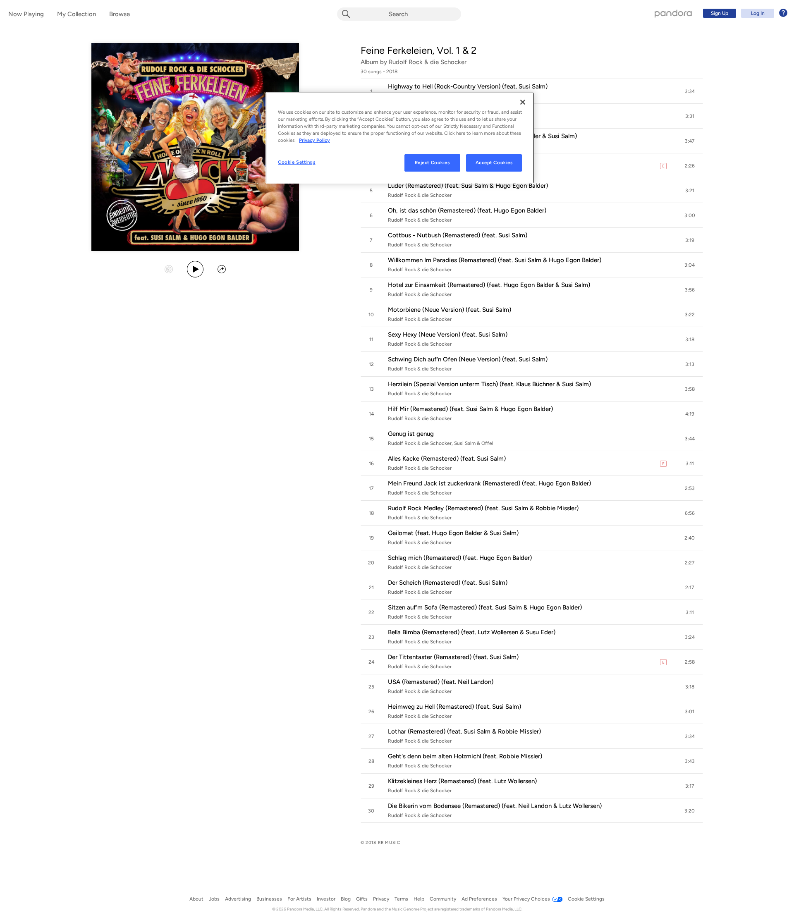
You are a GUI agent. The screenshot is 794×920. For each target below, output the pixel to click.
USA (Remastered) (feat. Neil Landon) (440, 682)
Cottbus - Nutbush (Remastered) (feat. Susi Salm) (457, 235)
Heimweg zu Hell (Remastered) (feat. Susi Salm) (454, 706)
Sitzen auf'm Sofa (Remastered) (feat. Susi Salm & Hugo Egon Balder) (485, 607)
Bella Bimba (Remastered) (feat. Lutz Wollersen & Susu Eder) (471, 632)
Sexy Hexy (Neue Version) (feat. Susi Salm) (447, 334)
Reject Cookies (432, 162)
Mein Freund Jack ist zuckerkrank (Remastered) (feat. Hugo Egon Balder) (489, 483)
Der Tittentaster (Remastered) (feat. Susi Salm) (453, 657)
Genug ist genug (411, 433)
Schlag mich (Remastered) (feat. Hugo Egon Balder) (460, 558)
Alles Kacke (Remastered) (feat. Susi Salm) (447, 458)
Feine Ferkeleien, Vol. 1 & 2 (418, 50)
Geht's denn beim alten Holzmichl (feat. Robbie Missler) (465, 756)
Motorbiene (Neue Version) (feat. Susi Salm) (449, 309)
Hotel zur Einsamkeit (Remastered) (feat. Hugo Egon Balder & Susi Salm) (489, 285)
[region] (399, 138)
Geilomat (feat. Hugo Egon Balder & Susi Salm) (453, 533)
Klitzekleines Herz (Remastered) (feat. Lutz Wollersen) (462, 781)
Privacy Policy (314, 140)
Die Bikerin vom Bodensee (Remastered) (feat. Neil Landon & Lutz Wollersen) (495, 806)
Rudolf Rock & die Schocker (427, 62)
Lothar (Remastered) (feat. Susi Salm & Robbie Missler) (464, 731)
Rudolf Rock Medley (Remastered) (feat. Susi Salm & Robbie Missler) (483, 508)
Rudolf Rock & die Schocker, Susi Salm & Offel (440, 443)
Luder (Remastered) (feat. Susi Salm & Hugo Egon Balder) (468, 185)
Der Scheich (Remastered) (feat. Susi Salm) (447, 582)
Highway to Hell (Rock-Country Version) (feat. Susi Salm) (468, 86)
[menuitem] (744, 13)
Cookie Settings (297, 162)
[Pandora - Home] (673, 13)
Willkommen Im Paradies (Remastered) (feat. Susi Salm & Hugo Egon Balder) (494, 260)
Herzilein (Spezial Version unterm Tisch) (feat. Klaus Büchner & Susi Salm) (489, 384)
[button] (532, 91)
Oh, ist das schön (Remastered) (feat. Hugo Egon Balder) (467, 210)
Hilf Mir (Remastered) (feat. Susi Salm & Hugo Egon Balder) (470, 409)
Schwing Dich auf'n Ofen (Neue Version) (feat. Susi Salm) (468, 359)
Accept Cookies (494, 162)
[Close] (523, 102)
